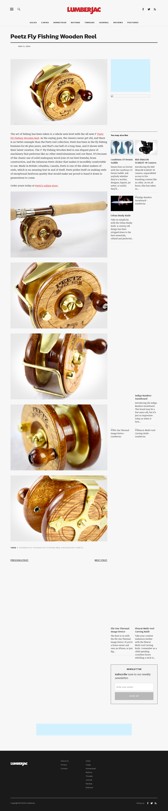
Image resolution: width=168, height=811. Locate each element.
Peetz (80, 547)
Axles (33, 22)
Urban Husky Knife (121, 215)
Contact (64, 768)
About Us (65, 761)
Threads (89, 22)
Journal (104, 22)
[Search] (18, 9)
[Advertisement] (130, 75)
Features (132, 22)
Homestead (59, 22)
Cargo (45, 22)
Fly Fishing (35, 547)
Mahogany (69, 547)
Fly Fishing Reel (52, 547)
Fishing (23, 547)
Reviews (118, 22)
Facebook (143, 9)
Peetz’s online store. (46, 185)
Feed (155, 9)
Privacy (64, 764)
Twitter (149, 9)
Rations (75, 22)
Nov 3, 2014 (24, 46)
